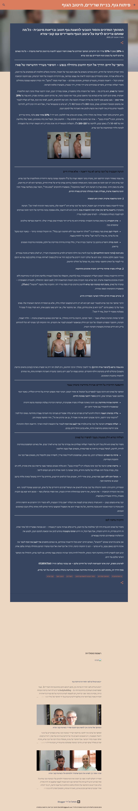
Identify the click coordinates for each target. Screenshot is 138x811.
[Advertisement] (69, 625)
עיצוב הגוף (59, 576)
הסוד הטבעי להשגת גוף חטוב (85, 576)
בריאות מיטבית (117, 576)
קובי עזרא (50, 576)
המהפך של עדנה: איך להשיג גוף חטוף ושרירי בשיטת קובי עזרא (77, 727)
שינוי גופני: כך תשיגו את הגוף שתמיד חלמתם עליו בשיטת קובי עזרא (75, 773)
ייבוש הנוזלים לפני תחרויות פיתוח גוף (86, 682)
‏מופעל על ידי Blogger (67, 801)
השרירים (69, 576)
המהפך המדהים (103, 576)
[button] (122, 43)
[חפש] (58, 5)
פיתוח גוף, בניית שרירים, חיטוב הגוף (96, 4)
